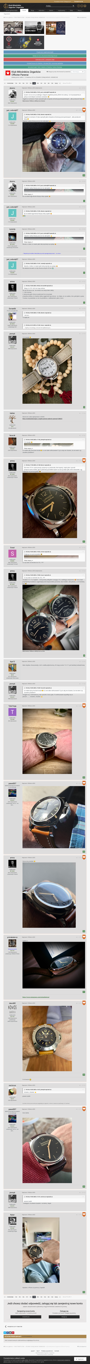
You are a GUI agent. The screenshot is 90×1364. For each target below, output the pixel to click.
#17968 (80, 783)
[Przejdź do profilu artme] (12, 287)
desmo (12, 88)
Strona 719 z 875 (67, 83)
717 (27, 83)
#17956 (84, 259)
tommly (12, 229)
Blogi (32, 10)
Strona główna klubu (11, 10)
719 (34, 83)
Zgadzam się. (81, 1359)
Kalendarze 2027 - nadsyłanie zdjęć (45, 59)
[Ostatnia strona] (60, 83)
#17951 (84, 88)
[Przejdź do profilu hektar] (12, 419)
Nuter (42, 465)
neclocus (12, 1085)
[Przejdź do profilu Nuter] (12, 1221)
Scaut (12, 548)
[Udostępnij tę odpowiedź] (79, 88)
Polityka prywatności (47, 1351)
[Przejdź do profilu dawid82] (12, 1009)
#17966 (84, 684)
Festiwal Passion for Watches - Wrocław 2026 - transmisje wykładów (45, 63)
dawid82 (12, 1003)
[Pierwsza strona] (5, 83)
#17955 (84, 229)
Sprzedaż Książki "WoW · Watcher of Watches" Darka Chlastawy (45, 67)
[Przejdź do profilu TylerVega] (12, 712)
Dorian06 (43, 285)
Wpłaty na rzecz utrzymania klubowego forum (45, 56)
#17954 (84, 207)
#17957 (84, 281)
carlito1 (22, 77)
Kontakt (56, 1351)
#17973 (80, 1109)
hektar (12, 413)
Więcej (79, 10)
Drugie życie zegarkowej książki (45, 52)
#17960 (84, 413)
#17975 (80, 1215)
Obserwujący (76, 71)
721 (41, 83)
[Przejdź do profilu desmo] (12, 94)
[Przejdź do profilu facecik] (12, 441)
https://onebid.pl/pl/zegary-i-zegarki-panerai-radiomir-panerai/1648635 (42, 418)
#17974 (84, 1192)
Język (32, 1351)
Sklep (71, 10)
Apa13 (12, 662)
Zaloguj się (64, 1317)
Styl (38, 1351)
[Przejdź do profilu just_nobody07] (12, 116)
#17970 (80, 937)
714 (16, 83)
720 (37, 83)
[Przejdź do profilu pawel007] (12, 793)
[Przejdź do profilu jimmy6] (12, 340)
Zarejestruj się (78, 1)
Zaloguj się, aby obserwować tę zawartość (59, 71)
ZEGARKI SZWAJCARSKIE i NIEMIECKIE (47, 77)
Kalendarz (41, 10)
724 (52, 83)
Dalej (56, 83)
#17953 (84, 181)
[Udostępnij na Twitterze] (5, 1332)
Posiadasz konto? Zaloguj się (62, 1)
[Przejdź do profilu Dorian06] (12, 316)
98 (82, 71)
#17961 (84, 435)
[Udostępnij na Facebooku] (7, 1332)
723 (48, 83)
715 (19, 83)
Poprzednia (10, 83)
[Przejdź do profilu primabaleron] (12, 943)
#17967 (80, 706)
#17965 (84, 661)
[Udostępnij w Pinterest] (13, 1332)
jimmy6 (12, 334)
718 (30, 83)
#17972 (84, 1085)
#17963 (84, 547)
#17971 (80, 1003)
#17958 (84, 308)
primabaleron (12, 937)
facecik (12, 435)
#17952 (80, 110)
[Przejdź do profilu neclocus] (12, 1091)
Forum (24, 10)
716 (23, 83)
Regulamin (7, 14)
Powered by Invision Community (45, 1354)
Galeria (51, 10)
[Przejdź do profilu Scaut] (12, 554)
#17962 (80, 461)
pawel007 (12, 783)
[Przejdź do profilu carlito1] (8, 73)
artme (12, 282)
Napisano (28, 88)
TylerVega (12, 706)
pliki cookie (25, 1360)
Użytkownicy (61, 10)
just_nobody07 (45, 92)
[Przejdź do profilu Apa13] (12, 667)
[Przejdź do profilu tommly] (12, 237)
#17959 (84, 333)
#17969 (80, 858)
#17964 (84, 571)
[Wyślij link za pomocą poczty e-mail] (10, 1332)
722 (45, 83)
